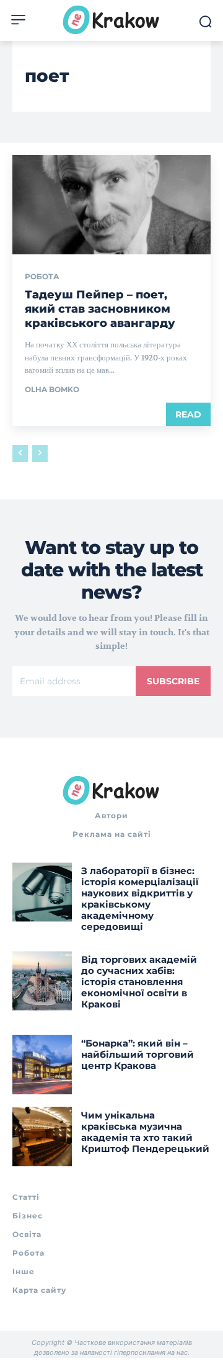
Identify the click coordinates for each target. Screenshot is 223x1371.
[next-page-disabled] (40, 453)
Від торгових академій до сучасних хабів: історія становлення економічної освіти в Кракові (139, 981)
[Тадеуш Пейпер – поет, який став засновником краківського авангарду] (111, 204)
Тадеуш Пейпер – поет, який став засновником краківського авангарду (100, 309)
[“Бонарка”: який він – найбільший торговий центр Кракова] (42, 1064)
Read (188, 414)
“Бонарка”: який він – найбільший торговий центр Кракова (137, 1054)
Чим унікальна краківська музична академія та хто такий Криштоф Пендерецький (145, 1131)
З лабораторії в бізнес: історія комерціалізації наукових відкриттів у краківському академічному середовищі (140, 898)
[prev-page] (20, 453)
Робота (42, 276)
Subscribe (173, 681)
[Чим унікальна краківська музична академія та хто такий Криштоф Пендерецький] (42, 1136)
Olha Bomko (52, 389)
